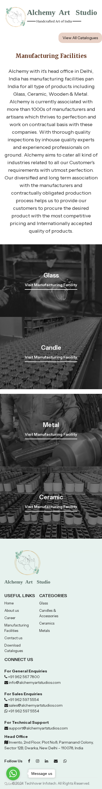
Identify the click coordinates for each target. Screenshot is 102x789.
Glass (43, 603)
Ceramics (46, 623)
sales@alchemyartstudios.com (36, 705)
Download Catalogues (13, 648)
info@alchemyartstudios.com (35, 682)
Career (10, 618)
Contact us (13, 638)
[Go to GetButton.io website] (13, 783)
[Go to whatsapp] (13, 773)
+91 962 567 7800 (24, 676)
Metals (44, 630)
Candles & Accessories (48, 613)
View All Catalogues (80, 37)
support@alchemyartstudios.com (38, 728)
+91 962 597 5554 (23, 699)
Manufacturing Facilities (16, 628)
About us (11, 610)
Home (9, 603)
